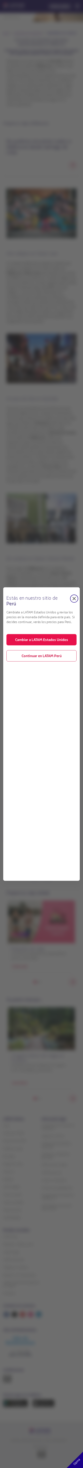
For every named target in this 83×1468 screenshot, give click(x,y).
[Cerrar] (74, 598)
